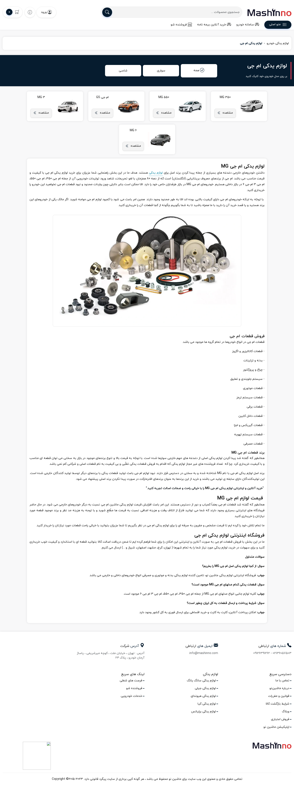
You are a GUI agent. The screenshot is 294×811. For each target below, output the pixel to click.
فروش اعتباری (280, 719)
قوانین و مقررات (278, 696)
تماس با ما (282, 681)
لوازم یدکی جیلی (205, 688)
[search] (107, 12)
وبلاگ (285, 711)
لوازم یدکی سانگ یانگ (201, 681)
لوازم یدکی (156, 173)
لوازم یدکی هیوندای (203, 696)
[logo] (269, 12)
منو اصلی (275, 25)
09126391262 (261, 653)
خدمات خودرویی (131, 696)
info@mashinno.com (203, 653)
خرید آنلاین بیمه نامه (211, 25)
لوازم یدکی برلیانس (203, 711)
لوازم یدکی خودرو (278, 43)
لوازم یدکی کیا (207, 704)
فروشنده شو (179, 25)
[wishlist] (30, 12)
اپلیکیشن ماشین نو (276, 727)
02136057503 (282, 653)
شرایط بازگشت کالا (277, 704)
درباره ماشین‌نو (279, 688)
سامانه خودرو (245, 25)
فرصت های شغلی (131, 681)
